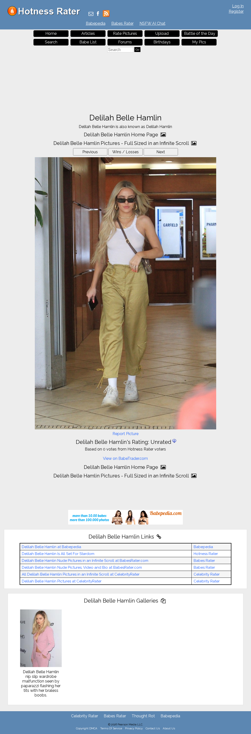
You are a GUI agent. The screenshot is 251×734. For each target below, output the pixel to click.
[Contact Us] (91, 14)
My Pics (199, 42)
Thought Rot (143, 716)
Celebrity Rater (207, 574)
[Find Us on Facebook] (98, 14)
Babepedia (95, 23)
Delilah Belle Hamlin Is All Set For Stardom (58, 554)
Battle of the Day (199, 33)
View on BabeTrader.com (125, 458)
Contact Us (153, 728)
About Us (169, 728)
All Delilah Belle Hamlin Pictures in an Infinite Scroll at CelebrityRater (80, 574)
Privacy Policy (134, 728)
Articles (88, 33)
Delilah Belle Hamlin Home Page (121, 135)
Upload (162, 33)
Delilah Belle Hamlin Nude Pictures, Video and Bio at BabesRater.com (82, 567)
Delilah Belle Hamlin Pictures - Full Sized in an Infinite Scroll (121, 143)
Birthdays (162, 42)
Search (51, 42)
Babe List (88, 42)
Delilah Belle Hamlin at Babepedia (51, 547)
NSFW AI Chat (152, 23)
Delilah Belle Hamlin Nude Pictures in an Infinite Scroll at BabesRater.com (85, 560)
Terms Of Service (111, 728)
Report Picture (125, 433)
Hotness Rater (206, 554)
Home (51, 33)
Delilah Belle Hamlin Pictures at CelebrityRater (61, 581)
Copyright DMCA (86, 728)
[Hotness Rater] (45, 14)
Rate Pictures (125, 33)
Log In (238, 6)
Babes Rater (122, 23)
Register (236, 11)
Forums (125, 42)
